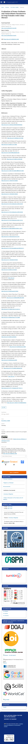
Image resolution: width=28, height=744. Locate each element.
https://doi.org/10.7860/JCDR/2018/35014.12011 (11, 228)
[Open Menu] (1, 2)
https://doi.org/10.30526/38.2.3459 (11, 39)
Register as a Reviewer (9, 482)
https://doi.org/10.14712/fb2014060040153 (13, 368)
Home (2, 7)
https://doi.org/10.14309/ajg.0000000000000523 (11, 124)
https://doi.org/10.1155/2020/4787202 (9, 259)
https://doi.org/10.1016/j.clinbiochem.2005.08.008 (12, 212)
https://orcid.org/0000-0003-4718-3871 (8, 35)
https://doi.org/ (11, 278)
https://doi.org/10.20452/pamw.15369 (18, 346)
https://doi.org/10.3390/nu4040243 (8, 336)
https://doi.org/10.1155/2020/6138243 (9, 194)
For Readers (5, 611)
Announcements (6, 486)
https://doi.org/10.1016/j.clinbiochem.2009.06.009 (12, 203)
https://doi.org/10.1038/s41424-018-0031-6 (10, 309)
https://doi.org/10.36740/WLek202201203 (10, 152)
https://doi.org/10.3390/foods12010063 (9, 291)
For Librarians (6, 615)
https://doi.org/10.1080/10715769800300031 (16, 402)
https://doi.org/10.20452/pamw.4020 (9, 360)
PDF (4, 407)
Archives (7, 7)
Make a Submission (14, 472)
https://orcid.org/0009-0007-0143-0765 (8, 28)
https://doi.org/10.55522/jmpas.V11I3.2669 (10, 317)
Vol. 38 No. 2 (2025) (14, 7)
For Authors (5, 613)
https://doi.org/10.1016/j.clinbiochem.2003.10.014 (12, 220)
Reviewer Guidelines (7, 479)
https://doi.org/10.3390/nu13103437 (9, 269)
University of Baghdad (8, 494)
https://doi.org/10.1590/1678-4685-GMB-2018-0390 (12, 170)
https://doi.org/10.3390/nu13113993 (9, 144)
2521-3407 (10, 508)
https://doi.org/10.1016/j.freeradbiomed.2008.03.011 (12, 248)
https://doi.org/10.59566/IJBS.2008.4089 (15, 297)
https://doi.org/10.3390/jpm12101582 (15, 138)
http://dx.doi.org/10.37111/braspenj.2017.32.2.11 (11, 388)
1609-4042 (10, 506)
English (4, 707)
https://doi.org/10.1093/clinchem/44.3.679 (10, 236)
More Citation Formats (7, 456)
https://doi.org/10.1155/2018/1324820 (9, 180)
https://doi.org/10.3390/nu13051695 (14, 159)
